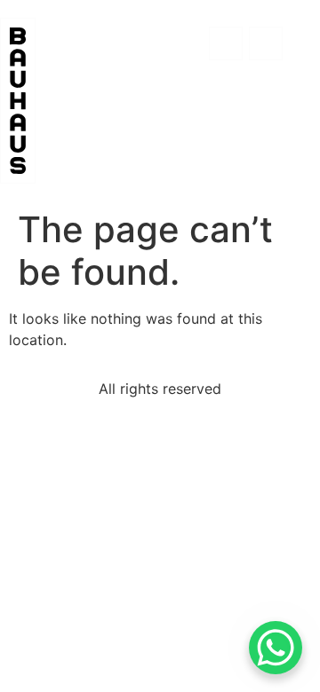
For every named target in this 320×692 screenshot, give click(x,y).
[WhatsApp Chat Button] (275, 647)
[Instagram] (266, 43)
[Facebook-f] (226, 43)
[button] (183, 49)
